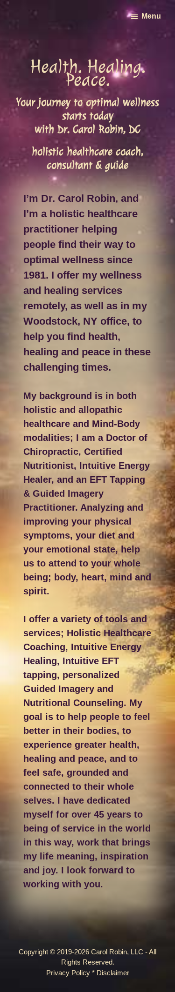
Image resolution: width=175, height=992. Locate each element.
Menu (151, 16)
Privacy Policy (68, 973)
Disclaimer (113, 973)
